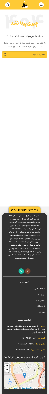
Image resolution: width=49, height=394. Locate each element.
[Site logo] (24, 5)
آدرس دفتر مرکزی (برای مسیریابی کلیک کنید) (24, 357)
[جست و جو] (5, 54)
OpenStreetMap (27, 388)
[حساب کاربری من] (7, 4)
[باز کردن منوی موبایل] (41, 4)
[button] (24, 375)
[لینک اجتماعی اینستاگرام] (27, 271)
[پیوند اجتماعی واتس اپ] (21, 271)
